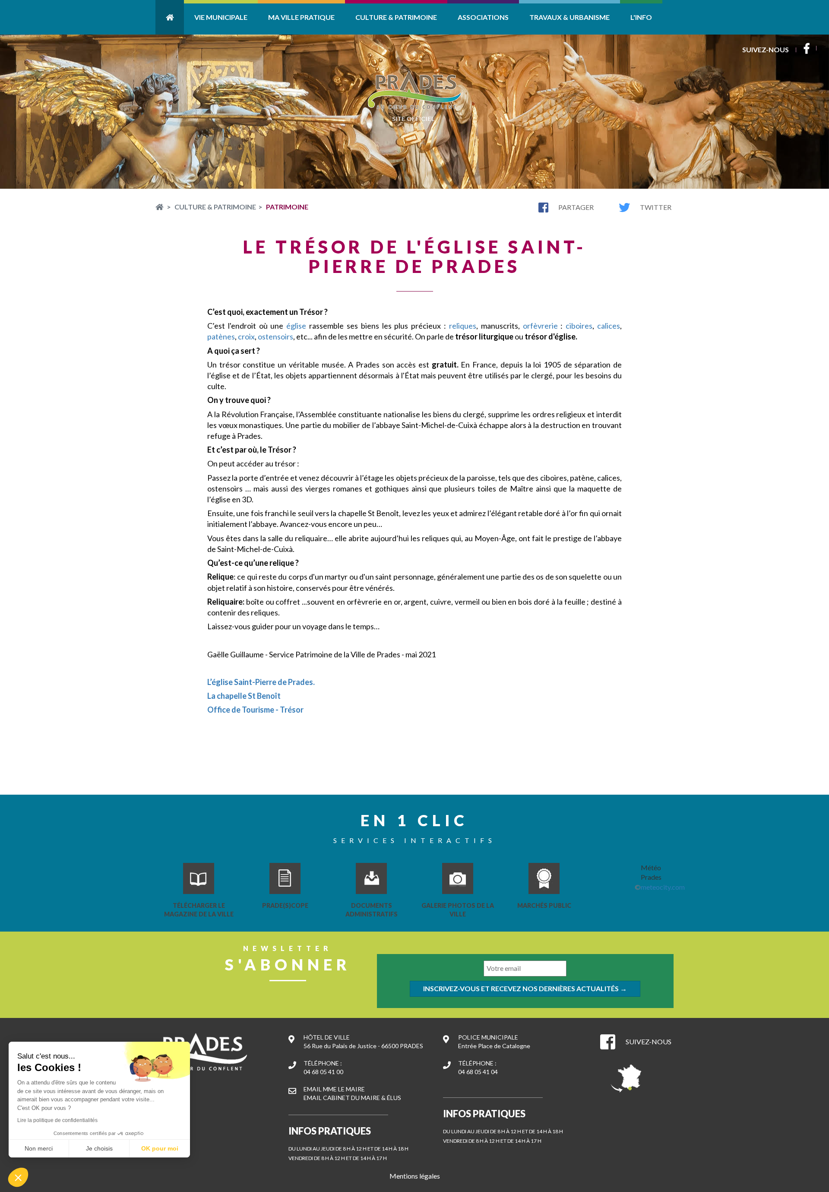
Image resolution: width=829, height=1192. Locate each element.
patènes (221, 336)
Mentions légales (414, 1176)
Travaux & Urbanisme (569, 17)
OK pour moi (159, 1148)
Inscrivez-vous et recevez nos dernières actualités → (525, 988)
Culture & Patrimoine (396, 17)
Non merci (39, 1148)
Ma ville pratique (301, 17)
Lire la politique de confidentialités (57, 1120)
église (296, 325)
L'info (641, 17)
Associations (483, 17)
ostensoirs (275, 336)
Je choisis (99, 1148)
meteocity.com (663, 887)
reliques (462, 325)
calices (608, 325)
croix (246, 336)
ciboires (579, 325)
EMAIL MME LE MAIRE (334, 1089)
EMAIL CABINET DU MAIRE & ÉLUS (352, 1097)
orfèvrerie (540, 325)
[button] (18, 1177)
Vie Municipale (220, 17)
